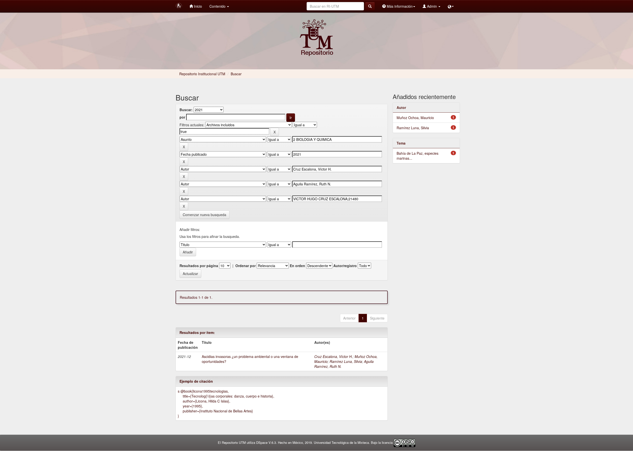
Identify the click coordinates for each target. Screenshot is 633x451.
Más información (399, 6)
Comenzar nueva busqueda (204, 214)
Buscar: (186, 109)
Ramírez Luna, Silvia (346, 361)
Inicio (197, 6)
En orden (297, 265)
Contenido (217, 6)
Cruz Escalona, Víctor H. (333, 356)
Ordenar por (245, 265)
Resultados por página (199, 265)
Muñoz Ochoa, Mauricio (415, 117)
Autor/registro (345, 265)
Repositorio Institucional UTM (202, 73)
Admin (432, 6)
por (182, 117)
